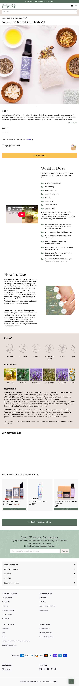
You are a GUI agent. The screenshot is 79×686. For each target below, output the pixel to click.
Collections (10, 18)
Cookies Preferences (9, 645)
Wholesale (5, 618)
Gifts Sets (43, 602)
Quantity (5, 128)
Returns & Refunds (8, 610)
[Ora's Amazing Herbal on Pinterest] (52, 669)
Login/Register (45, 628)
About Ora (5, 628)
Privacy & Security (46, 633)
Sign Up (65, 551)
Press (4, 637)
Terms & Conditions (46, 637)
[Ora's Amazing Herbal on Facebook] (44, 669)
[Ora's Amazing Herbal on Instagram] (41, 669)
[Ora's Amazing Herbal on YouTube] (48, 669)
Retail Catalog (7, 614)
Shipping (5, 606)
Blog (3, 633)
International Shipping (47, 606)
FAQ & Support (7, 598)
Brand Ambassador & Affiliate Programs (16, 641)
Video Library (44, 610)
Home (3, 18)
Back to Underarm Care (41, 522)
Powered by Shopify (50, 682)
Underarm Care (20, 18)
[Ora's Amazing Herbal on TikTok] (55, 669)
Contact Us (5, 602)
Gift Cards (43, 598)
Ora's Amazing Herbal (27, 474)
